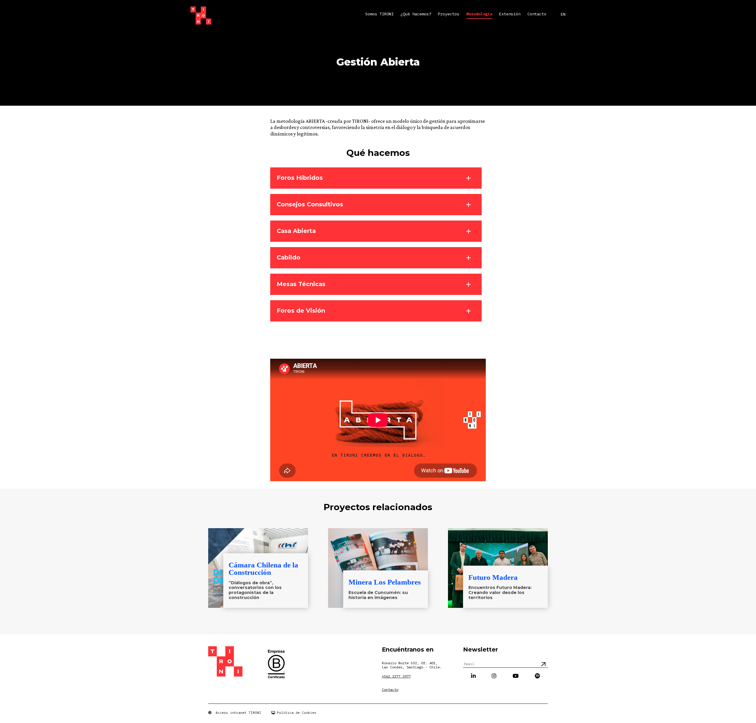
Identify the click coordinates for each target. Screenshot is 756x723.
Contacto (536, 14)
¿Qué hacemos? (415, 14)
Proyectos (448, 14)
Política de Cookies (295, 713)
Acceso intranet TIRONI (236, 713)
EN (563, 14)
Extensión (509, 14)
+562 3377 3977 (396, 676)
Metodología (479, 14)
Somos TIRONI (379, 14)
